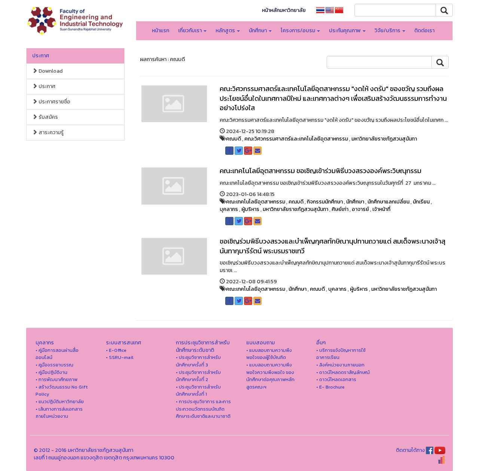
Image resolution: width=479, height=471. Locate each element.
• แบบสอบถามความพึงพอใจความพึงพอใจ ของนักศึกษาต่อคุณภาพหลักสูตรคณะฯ (270, 375)
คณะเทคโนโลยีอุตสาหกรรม (255, 202)
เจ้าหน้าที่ (381, 209)
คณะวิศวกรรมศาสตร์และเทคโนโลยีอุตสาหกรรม (296, 139)
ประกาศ (40, 56)
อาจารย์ (360, 209)
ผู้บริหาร (250, 209)
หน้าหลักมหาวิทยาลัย (284, 10)
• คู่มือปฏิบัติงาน (51, 372)
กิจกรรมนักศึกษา (325, 202)
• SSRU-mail (119, 357)
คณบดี (233, 139)
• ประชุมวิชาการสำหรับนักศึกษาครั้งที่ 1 (198, 390)
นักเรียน (421, 202)
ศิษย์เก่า (340, 209)
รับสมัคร (47, 117)
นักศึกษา (355, 202)
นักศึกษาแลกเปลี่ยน (388, 202)
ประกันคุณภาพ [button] (345, 30)
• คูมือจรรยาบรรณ (54, 364)
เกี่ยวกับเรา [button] (190, 30)
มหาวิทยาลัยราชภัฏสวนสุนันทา (384, 139)
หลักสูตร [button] (226, 30)
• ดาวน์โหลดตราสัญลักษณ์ (343, 372)
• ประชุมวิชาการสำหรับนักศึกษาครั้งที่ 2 (198, 376)
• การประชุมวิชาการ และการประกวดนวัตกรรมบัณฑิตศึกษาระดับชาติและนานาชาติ (203, 409)
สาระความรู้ (50, 132)
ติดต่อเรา (424, 30)
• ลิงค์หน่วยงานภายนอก (340, 364)
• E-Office (116, 350)
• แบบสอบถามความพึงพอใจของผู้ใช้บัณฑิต (269, 354)
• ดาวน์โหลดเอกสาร (336, 379)
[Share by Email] (257, 151)
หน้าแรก (160, 30)
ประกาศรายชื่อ (53, 102)
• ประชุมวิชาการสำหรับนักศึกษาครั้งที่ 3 (198, 361)
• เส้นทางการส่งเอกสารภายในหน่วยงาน (59, 412)
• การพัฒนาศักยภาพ (56, 379)
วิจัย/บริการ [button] (388, 30)
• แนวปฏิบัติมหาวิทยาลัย (60, 401)
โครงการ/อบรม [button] (298, 30)
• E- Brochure (330, 386)
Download (49, 71)
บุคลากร (229, 209)
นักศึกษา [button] (258, 30)
